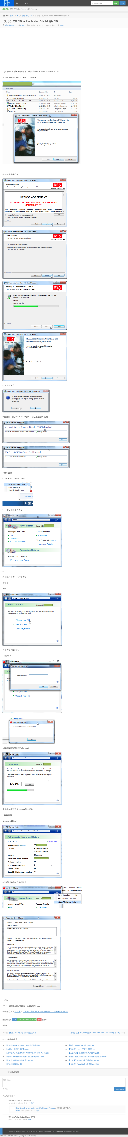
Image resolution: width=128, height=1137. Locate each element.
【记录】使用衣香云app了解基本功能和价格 (23, 1045)
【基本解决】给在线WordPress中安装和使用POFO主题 (27, 1052)
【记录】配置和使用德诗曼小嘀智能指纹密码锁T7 (87, 1056)
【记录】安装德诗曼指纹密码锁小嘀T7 (21, 1060)
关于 (26, 3)
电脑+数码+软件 (27, 16)
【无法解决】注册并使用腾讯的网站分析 (84, 1052)
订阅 (122, 3)
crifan (22, 25)
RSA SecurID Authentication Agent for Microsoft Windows (35, 1108)
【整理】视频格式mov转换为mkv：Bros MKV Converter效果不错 (94, 1032)
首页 (18, 3)
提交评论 (121, 1089)
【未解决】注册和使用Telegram (18, 1049)
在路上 (7, 3)
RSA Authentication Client (27, 1020)
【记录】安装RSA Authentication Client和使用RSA (30, 21)
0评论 (62, 25)
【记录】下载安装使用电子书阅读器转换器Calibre (25, 1056)
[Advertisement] (43, 46)
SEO (68, 1131)
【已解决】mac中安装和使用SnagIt (82, 1049)
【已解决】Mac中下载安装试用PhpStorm (84, 1060)
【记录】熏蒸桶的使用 (14, 1064)
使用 (39, 1020)
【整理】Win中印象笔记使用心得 (81, 1045)
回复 (32, 1103)
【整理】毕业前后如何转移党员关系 (22, 1032)
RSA (14, 1020)
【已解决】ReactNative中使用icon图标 (83, 1064)
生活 (18, 16)
